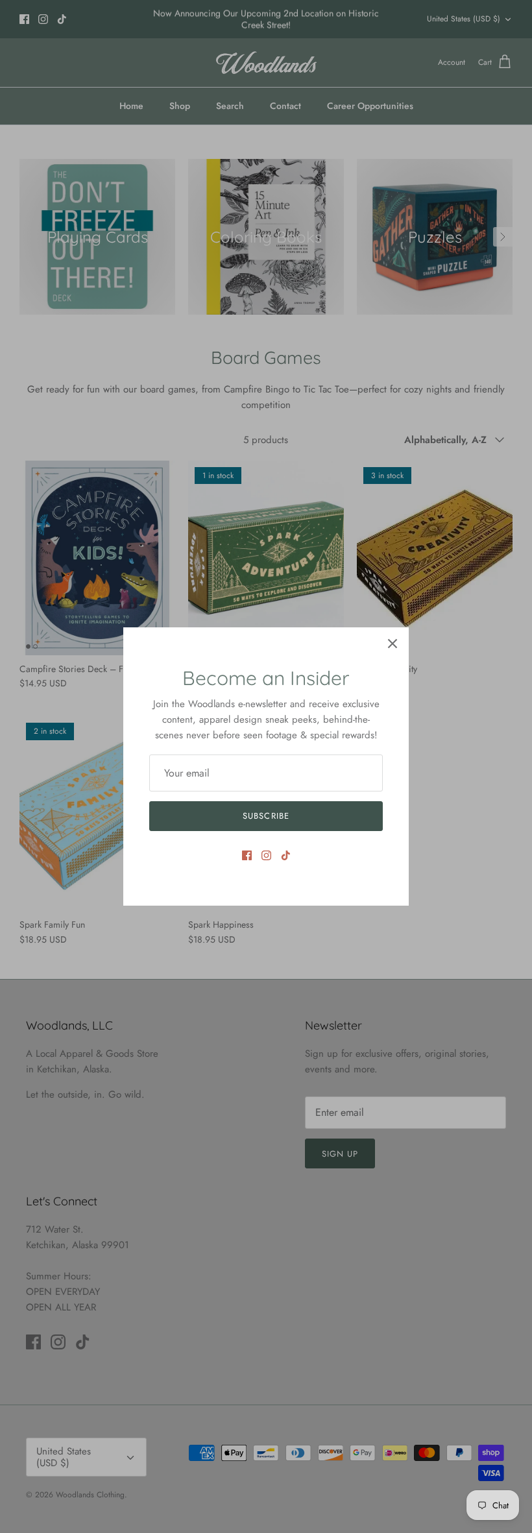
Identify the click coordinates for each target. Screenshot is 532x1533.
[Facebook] (247, 855)
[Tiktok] (286, 855)
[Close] (392, 643)
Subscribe (266, 816)
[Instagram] (266, 855)
